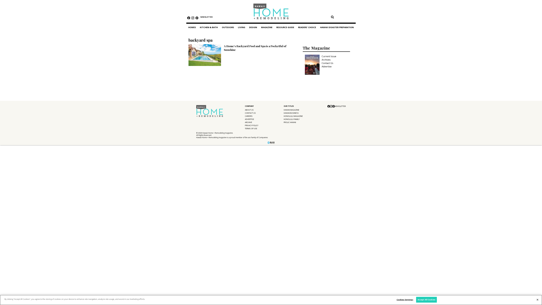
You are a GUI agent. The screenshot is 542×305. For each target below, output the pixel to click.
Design (253, 27)
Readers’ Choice (10, 212)
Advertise (327, 66)
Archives (326, 59)
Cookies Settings (405, 299)
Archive (248, 122)
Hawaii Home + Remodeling (271, 12)
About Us (249, 110)
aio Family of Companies (258, 137)
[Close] (537, 300)
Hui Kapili (9, 188)
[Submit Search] (332, 17)
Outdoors (228, 27)
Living (241, 27)
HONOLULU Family (292, 119)
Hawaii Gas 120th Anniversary (20, 194)
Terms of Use (251, 128)
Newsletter (27, 240)
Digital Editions (12, 177)
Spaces (8, 164)
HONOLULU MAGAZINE (293, 116)
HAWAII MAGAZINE (291, 110)
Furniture (9, 147)
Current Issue (329, 56)
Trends (8, 153)
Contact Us (327, 63)
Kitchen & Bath (209, 27)
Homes (192, 27)
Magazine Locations (14, 182)
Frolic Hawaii (290, 122)
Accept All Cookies (426, 299)
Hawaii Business (291, 113)
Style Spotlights (13, 159)
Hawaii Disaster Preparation (11, 221)
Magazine (7, 171)
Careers (249, 116)
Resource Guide (10, 206)
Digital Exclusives (13, 200)
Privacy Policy (251, 125)
